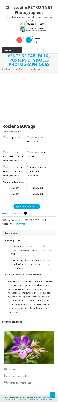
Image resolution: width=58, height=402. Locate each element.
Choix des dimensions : (14, 182)
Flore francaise (21, 69)
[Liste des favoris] (19, 40)
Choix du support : (12, 131)
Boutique (6, 69)
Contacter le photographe (44, 399)
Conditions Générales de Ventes (26, 399)
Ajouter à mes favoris (13, 212)
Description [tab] (11, 232)
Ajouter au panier (25, 206)
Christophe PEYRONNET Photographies (29, 10)
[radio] (14, 142)
